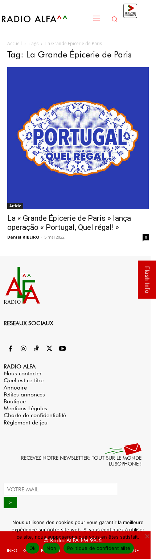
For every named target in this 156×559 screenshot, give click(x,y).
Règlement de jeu (26, 422)
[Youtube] (62, 349)
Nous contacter (23, 373)
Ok (32, 548)
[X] (49, 349)
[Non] (147, 536)
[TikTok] (36, 349)
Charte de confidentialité (35, 415)
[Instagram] (23, 349)
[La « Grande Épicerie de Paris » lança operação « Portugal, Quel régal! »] (78, 138)
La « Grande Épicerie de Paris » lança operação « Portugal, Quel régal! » (69, 223)
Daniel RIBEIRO (23, 237)
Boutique (15, 401)
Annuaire (15, 387)
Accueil (14, 43)
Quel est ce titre (24, 380)
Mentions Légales (25, 408)
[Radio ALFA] (44, 18)
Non (51, 548)
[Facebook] (10, 349)
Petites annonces (24, 394)
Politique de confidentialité (98, 548)
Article (15, 205)
